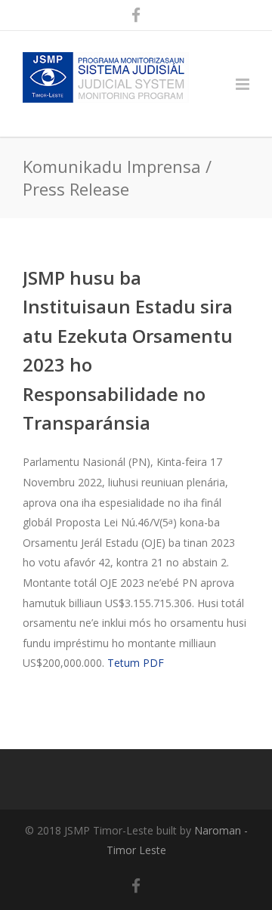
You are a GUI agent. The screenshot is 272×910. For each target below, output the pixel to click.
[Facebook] (136, 15)
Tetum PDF (135, 663)
